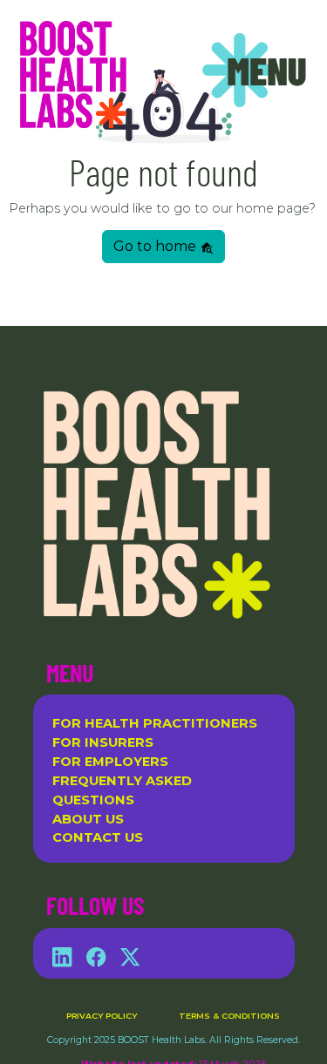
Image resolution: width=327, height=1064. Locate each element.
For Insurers (102, 742)
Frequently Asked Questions (122, 790)
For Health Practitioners (154, 723)
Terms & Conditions (229, 1015)
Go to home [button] (156, 246)
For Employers (110, 761)
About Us (88, 819)
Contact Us (97, 837)
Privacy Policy (101, 1015)
